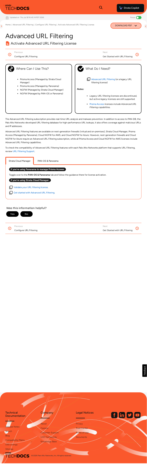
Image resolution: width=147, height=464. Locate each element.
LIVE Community (49, 437)
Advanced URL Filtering (23, 25)
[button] (144, 370)
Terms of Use (82, 432)
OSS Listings (11, 444)
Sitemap (9, 449)
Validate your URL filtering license (31, 187)
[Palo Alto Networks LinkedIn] (122, 417)
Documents (81, 437)
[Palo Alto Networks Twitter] (130, 417)
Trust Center (82, 428)
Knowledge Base (49, 441)
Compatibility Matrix (15, 440)
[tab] (19, 161)
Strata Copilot (131, 7)
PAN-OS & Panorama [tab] (48, 161)
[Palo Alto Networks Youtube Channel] (137, 417)
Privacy (79, 423)
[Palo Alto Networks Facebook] (114, 417)
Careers (44, 428)
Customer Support (50, 432)
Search (8, 431)
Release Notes (12, 426)
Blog (7, 435)
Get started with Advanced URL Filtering (34, 192)
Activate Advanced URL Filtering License (76, 25)
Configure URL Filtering (45, 25)
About (44, 423)
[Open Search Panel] (100, 8)
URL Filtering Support (23, 151)
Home (8, 25)
